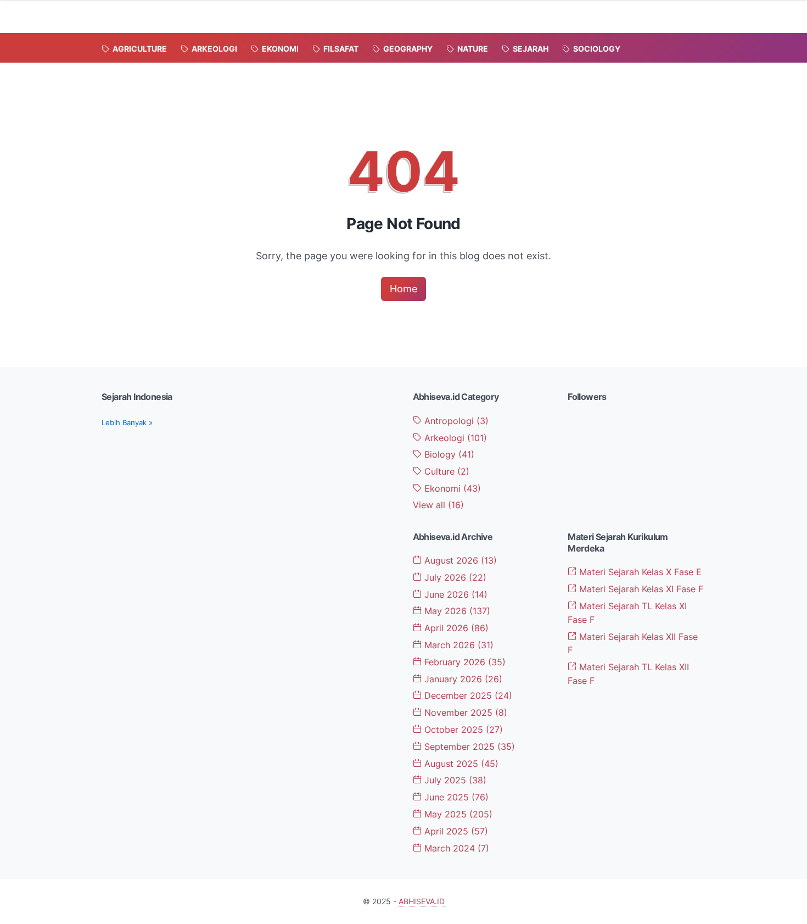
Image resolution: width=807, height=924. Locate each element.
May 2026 (456, 610)
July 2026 (454, 577)
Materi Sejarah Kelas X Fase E (639, 571)
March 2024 (455, 848)
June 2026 (454, 594)
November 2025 (464, 712)
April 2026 (455, 627)
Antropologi (455, 420)
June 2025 (455, 797)
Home (403, 288)
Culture (445, 471)
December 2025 (467, 695)
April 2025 (455, 831)
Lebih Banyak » (127, 422)
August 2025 (460, 763)
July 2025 (454, 780)
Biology (448, 454)
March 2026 (458, 644)
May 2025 (457, 814)
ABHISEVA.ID (422, 901)
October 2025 (462, 729)
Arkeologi (454, 437)
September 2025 (468, 746)
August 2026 (459, 560)
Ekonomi (451, 488)
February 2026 (464, 661)
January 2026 (462, 678)
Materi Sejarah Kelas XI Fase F (639, 588)
